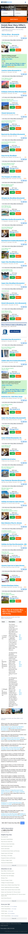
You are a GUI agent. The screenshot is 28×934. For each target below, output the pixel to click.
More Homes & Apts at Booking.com (13, 324)
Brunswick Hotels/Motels (7, 839)
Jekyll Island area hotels (6, 846)
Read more (15, 101)
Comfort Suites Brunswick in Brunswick (11, 70)
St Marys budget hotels (6, 860)
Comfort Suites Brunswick (13, 739)
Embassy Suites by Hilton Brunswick (13, 91)
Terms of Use (14, 923)
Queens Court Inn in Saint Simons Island (12, 565)
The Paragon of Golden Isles (11, 177)
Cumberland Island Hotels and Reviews (10, 851)
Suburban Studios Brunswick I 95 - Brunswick (13, 219)
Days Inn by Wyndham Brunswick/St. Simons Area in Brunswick (11, 155)
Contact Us (3, 923)
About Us (8, 923)
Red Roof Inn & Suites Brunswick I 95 (13, 240)
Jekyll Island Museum (6, 898)
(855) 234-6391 (10, 928)
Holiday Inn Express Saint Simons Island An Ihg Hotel (12, 501)
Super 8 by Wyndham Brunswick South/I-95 (12, 262)
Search (22, 823)
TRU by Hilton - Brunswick (10, 34)
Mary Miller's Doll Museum (7, 871)
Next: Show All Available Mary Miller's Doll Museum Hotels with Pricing (12, 612)
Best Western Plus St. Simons (11, 523)
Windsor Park (4, 878)
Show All (14, 865)
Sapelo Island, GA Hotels (7, 853)
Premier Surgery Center (6, 880)
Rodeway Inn (4, 803)
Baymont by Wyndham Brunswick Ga (13, 134)
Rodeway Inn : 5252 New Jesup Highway (11, 396)
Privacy (19, 923)
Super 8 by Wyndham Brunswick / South (13, 283)
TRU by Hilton (4, 747)
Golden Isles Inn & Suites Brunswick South (12, 790)
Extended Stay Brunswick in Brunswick (11, 339)
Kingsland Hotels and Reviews (8, 858)
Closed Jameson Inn (8, 113)
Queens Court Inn (5, 791)
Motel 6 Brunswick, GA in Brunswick (13, 303)
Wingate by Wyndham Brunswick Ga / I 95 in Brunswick (13, 198)
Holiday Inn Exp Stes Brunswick (9, 814)
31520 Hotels (4, 911)
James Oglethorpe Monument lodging (10, 887)
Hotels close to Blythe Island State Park (10, 885)
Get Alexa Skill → (11, 66)
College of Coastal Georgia (7, 882)
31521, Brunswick (5, 906)
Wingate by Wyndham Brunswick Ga (11, 729)
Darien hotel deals (5, 848)
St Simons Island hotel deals (7, 844)
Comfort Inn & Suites (8, 459)
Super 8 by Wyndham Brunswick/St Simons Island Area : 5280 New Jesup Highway (13, 418)
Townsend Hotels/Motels (7, 862)
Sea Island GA (4, 837)
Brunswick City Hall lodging (7, 875)
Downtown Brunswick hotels (7, 873)
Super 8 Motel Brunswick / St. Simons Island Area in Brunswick (12, 438)
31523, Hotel (4, 913)
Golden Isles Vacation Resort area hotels (10, 889)
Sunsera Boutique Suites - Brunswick (10, 585)
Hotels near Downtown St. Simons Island (10, 892)
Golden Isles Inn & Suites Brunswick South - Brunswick (13, 360)
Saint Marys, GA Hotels (6, 855)
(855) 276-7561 (7, 59)
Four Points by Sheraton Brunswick (13, 480)
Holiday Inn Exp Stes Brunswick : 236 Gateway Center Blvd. (14, 544)
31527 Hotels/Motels (6, 916)
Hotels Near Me (4, 925)
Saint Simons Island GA (6, 841)
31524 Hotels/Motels (6, 908)
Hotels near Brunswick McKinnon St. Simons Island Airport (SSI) (13, 895)
